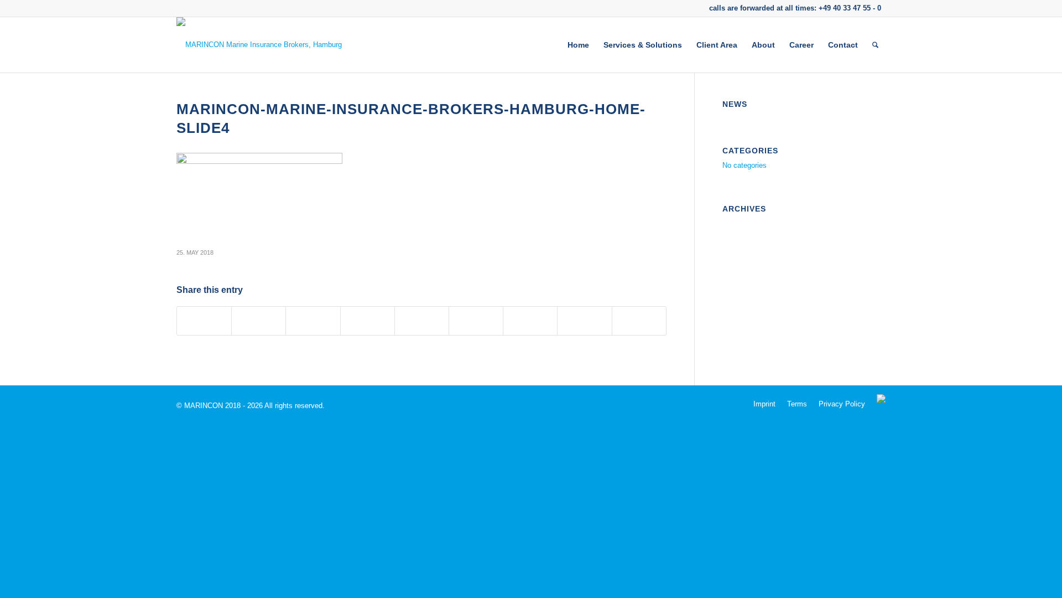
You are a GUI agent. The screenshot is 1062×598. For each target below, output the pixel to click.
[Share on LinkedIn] (422, 321)
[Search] (875, 45)
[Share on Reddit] (584, 321)
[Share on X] (258, 321)
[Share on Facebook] (204, 321)
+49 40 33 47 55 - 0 (850, 8)
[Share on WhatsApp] (313, 321)
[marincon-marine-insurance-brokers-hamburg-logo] (259, 45)
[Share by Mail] (639, 321)
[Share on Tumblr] (476, 321)
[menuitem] (578, 45)
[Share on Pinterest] (367, 321)
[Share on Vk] (530, 321)
